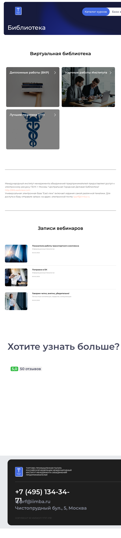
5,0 (14, 369)
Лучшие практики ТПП (27, 114)
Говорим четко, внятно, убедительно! (50, 293)
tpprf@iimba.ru (81, 196)
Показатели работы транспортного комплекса (55, 246)
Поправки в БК (39, 270)
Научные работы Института (86, 72)
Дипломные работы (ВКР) (29, 72)
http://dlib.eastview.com (17, 190)
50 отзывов (30, 369)
